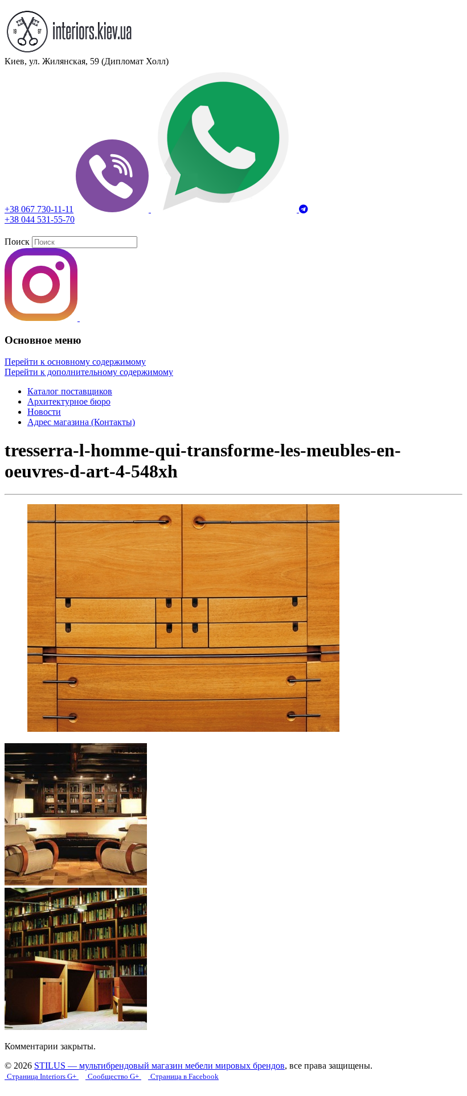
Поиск (17, 241)
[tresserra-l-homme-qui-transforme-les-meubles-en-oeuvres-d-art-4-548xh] (183, 729)
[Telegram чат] (303, 209)
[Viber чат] (113, 209)
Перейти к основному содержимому (75, 361)
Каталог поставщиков (69, 391)
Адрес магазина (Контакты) (81, 422)
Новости (44, 412)
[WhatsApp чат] (225, 209)
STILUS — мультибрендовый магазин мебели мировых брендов (159, 1065)
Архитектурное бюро (68, 401)
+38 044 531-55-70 (40, 219)
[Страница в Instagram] (42, 318)
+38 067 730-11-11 (39, 209)
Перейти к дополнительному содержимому (89, 372)
